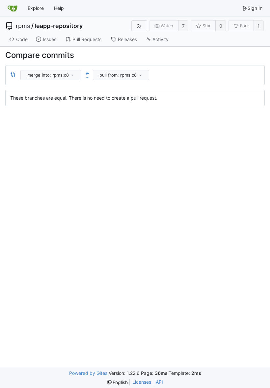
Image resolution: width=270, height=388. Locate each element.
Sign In (255, 8)
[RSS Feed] (139, 25)
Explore (36, 8)
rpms (23, 26)
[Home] (12, 8)
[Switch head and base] (12, 75)
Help (59, 8)
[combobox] (51, 75)
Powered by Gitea (88, 373)
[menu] (72, 75)
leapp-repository (59, 26)
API (159, 382)
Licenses (141, 382)
